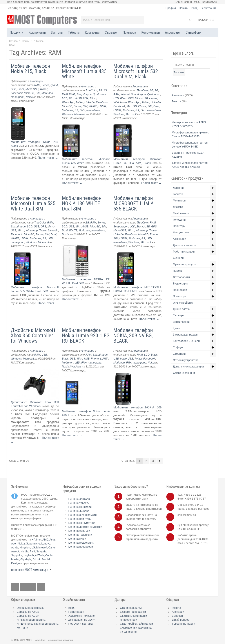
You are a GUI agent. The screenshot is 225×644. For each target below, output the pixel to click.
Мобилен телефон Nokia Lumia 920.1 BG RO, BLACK (86, 335)
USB (36, 226)
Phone (78, 106)
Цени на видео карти (81, 542)
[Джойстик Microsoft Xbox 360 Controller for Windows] (35, 370)
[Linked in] (32, 587)
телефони (17, 97)
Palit (32, 551)
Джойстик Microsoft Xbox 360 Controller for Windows (33, 335)
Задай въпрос (180, 619)
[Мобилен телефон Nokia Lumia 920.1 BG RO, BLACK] (72, 378)
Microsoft (79, 114)
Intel (38, 539)
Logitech (29, 555)
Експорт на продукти (133, 611)
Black (21, 89)
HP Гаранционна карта (31, 619)
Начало (13, 41)
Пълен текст (48, 157)
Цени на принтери (79, 518)
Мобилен (47, 93)
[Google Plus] (24, 587)
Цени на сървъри (79, 530)
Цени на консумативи (81, 522)
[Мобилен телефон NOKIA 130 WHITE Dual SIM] (76, 246)
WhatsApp (68, 102)
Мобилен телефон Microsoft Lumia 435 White (84, 71)
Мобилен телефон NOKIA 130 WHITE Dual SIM (82, 203)
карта (153, 98)
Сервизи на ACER (28, 615)
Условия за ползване (81, 615)
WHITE (93, 106)
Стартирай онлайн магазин (137, 623)
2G (105, 90)
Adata (14, 547)
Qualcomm (99, 94)
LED (50, 238)
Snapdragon (84, 94)
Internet (125, 94)
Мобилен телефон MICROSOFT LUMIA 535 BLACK (133, 203)
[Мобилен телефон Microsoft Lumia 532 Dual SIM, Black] (122, 126)
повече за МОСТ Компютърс (29, 570)
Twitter (43, 89)
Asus (52, 539)
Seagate (41, 551)
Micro (93, 98)
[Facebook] (15, 587)
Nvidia (24, 551)
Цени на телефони (80, 534)
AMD (45, 539)
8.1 (76, 110)
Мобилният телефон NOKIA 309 (137, 407)
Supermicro (33, 543)
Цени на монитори (80, 507)
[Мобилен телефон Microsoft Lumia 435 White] (71, 126)
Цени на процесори (80, 546)
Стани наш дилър (131, 607)
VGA (86, 98)
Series (45, 85)
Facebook (17, 93)
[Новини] (41, 587)
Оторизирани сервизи (30, 607)
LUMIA (102, 106)
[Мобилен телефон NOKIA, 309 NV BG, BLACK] (123, 374)
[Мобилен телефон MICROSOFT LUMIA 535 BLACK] (125, 254)
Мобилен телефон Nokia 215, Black (30, 68)
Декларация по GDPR (82, 619)
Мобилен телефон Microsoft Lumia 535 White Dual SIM (33, 203)
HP (33, 539)
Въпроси (177, 615)
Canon (52, 547)
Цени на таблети (78, 503)
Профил (170, 8)
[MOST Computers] (42, 20)
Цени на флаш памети (82, 515)
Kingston (25, 547)
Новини (183, 8)
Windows (67, 114)
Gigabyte (25, 559)
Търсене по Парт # (184, 623)
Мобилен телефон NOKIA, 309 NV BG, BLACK (133, 335)
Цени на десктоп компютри (85, 526)
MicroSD (29, 93)
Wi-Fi (72, 94)
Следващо (159, 461)
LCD (13, 89)
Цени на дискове (78, 511)
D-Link (36, 559)
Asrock (15, 551)
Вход (194, 8)
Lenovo (45, 543)
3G (100, 90)
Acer (13, 543)
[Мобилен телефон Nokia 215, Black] (18, 109)
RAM (37, 85)
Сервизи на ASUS (28, 611)
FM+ (82, 110)
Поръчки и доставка (80, 623)
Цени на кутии (77, 538)
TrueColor (91, 90)
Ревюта (177, 101)
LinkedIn (89, 102)
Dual (156, 106)
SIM (38, 93)
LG (33, 547)
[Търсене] (140, 20)
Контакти (22, 627)
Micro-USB (31, 89)
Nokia (29, 97)
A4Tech (39, 555)
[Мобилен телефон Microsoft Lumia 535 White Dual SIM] (23, 254)
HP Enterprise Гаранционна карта (37, 623)
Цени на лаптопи (79, 499)
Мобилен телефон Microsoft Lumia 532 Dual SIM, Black (135, 71)
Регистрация (208, 8)
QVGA (54, 85)
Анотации (36, 81)
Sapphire (16, 555)
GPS (131, 98)
